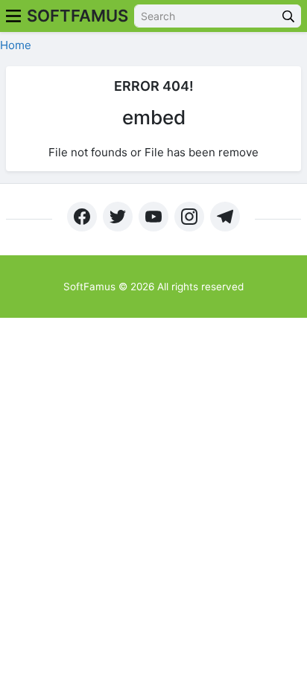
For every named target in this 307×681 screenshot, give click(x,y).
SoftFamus (77, 15)
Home (15, 45)
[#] (82, 216)
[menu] (13, 16)
